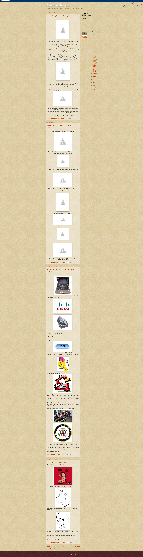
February (94, 85)
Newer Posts (49, 546)
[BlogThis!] (67, 118)
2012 (92, 51)
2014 (92, 48)
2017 (92, 43)
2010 (92, 89)
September (94, 76)
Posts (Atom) (52, 548)
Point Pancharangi (58, 5)
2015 (92, 46)
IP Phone (59, 455)
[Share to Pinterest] (70, 118)
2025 (92, 34)
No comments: (63, 262)
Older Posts (77, 546)
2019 (92, 40)
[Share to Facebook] (69, 118)
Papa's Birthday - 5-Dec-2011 (57, 462)
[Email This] (66, 118)
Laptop (62, 455)
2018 (92, 42)
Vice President (66, 455)
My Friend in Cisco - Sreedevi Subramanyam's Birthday (94, 65)
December (94, 54)
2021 (92, 37)
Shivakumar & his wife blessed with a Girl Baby (94, 61)
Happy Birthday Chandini (54, 455)
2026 (92, 32)
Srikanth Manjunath (85, 37)
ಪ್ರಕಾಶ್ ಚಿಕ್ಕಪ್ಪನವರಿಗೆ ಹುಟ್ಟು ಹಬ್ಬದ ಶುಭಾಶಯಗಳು (63, 16)
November (94, 73)
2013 (92, 49)
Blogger (76, 554)
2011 (92, 52)
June (93, 79)
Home (63, 546)
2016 (92, 45)
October (94, 74)
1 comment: (63, 118)
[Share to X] (68, 118)
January (94, 87)
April (93, 82)
